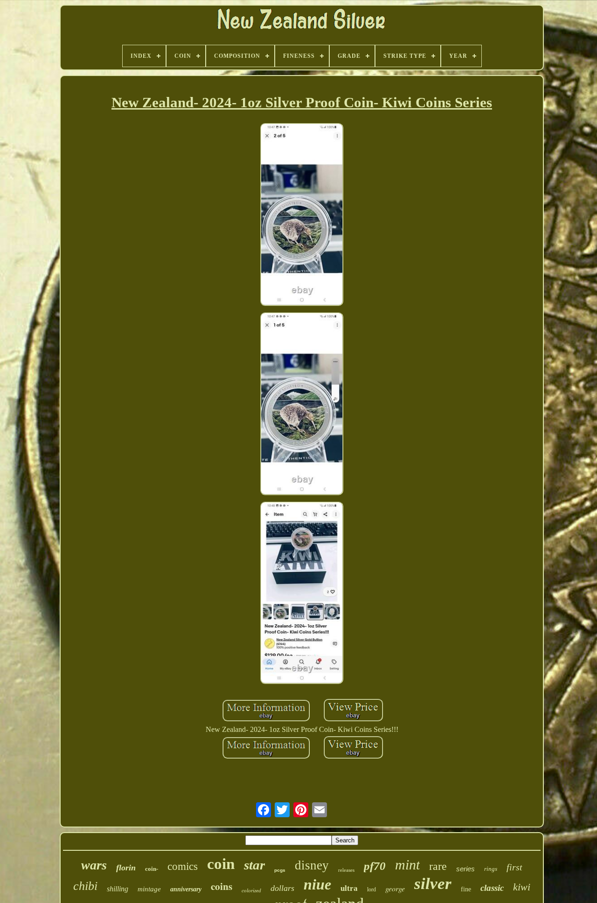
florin (126, 867)
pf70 (375, 866)
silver (432, 884)
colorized (251, 890)
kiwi (521, 887)
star (254, 864)
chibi (85, 886)
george (395, 888)
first (514, 867)
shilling (117, 889)
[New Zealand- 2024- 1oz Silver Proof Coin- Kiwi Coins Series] (302, 215)
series (465, 869)
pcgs (279, 870)
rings (490, 868)
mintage (149, 889)
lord (371, 889)
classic (492, 888)
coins (221, 886)
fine (466, 889)
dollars (282, 888)
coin (221, 863)
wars (94, 865)
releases (346, 870)
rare (438, 866)
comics (182, 866)
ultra (349, 888)
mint (407, 864)
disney (312, 865)
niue (317, 884)
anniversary (185, 889)
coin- (151, 868)
